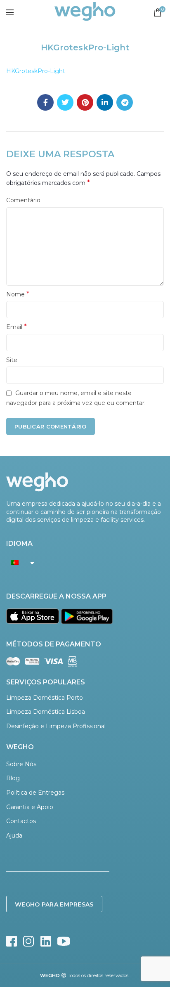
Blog (13, 778)
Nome (17, 294)
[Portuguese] (18, 563)
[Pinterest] (85, 102)
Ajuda (14, 835)
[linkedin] (105, 102)
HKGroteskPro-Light (35, 71)
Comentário (23, 200)
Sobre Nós (21, 764)
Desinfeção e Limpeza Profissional (56, 726)
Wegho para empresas (54, 904)
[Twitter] (65, 102)
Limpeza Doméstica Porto (44, 697)
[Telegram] (124, 102)
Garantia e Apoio (29, 807)
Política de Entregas (35, 792)
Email (16, 327)
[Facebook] (45, 102)
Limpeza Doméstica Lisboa (45, 711)
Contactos (21, 821)
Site (11, 360)
